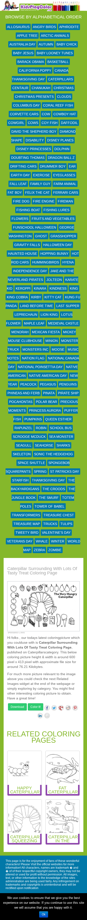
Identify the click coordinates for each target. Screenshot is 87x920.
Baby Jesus (23, 53)
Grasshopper (63, 236)
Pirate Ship (68, 393)
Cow (46, 114)
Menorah (20, 332)
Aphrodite (69, 27)
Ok (43, 914)
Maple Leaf (34, 323)
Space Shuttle (31, 463)
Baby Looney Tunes (55, 53)
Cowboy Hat (64, 114)
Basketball (58, 62)
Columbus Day (26, 105)
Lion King (49, 315)
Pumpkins (33, 419)
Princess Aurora (45, 410)
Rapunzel (23, 428)
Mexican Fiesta (46, 332)
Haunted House (22, 253)
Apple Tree (27, 36)
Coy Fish (50, 123)
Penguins (68, 384)
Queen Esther (58, 419)
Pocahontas (20, 402)
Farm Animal (65, 184)
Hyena (68, 262)
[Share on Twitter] (54, 708)
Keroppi (23, 288)
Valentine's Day (56, 532)
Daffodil (69, 123)
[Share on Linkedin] (40, 716)
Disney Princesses (33, 149)
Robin (41, 428)
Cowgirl (16, 123)
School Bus (61, 428)
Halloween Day (57, 245)
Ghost (41, 236)
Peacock (28, 384)
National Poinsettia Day (40, 367)
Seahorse (44, 445)
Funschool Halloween (34, 227)
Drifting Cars (23, 166)
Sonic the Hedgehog (53, 454)
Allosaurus (18, 27)
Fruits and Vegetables (53, 219)
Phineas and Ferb (23, 393)
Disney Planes (60, 140)
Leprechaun (25, 315)
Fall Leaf (18, 184)
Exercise (41, 175)
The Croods (54, 489)
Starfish (20, 480)
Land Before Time (36, 306)
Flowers (20, 219)
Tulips (66, 524)
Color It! (35, 707)
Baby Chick (67, 44)
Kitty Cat (53, 297)
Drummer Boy (52, 166)
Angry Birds (44, 27)
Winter (57, 541)
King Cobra (17, 297)
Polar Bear (46, 402)
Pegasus (48, 384)
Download (17, 707)
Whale (42, 541)
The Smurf (49, 498)
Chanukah (41, 88)
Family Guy (40, 184)
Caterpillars (60, 79)
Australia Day (22, 44)
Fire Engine (43, 201)
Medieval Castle (63, 323)
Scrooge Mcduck (29, 437)
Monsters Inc (35, 349)
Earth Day (20, 175)
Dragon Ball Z (61, 158)
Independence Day (30, 271)
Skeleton (22, 454)
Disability (35, 140)
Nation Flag (33, 358)
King (74, 288)
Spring (40, 471)
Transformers (26, 515)
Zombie (54, 550)
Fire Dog (21, 201)
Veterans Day (19, 541)
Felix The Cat (37, 192)
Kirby (36, 297)
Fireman (65, 201)
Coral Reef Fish (58, 105)
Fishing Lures (56, 210)
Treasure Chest (59, 515)
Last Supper (67, 306)
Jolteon (54, 280)
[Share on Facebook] (47, 708)
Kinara (40, 288)
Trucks (50, 524)
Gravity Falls (27, 245)
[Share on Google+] (61, 708)
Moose (58, 349)
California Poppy (35, 70)
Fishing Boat (28, 210)
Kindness (58, 288)
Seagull (23, 445)
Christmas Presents (34, 97)
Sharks (63, 445)
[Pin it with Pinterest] (75, 708)
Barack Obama (30, 62)
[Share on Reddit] (68, 708)
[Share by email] (47, 716)
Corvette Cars (24, 114)
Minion (51, 341)
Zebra (39, 550)
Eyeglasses (64, 175)
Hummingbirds (45, 262)
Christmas (63, 88)
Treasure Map (27, 524)
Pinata (49, 393)
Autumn (46, 44)
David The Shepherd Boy (33, 131)
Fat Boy (15, 192)
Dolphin (61, 149)
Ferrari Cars (65, 192)
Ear (72, 166)
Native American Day (48, 376)
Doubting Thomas (27, 158)
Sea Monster (61, 437)
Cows (33, 123)
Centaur (20, 88)
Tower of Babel (50, 506)
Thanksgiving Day (48, 480)
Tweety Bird (26, 532)
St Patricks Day (64, 471)
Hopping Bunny (54, 253)
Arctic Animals (55, 36)
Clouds (64, 97)
